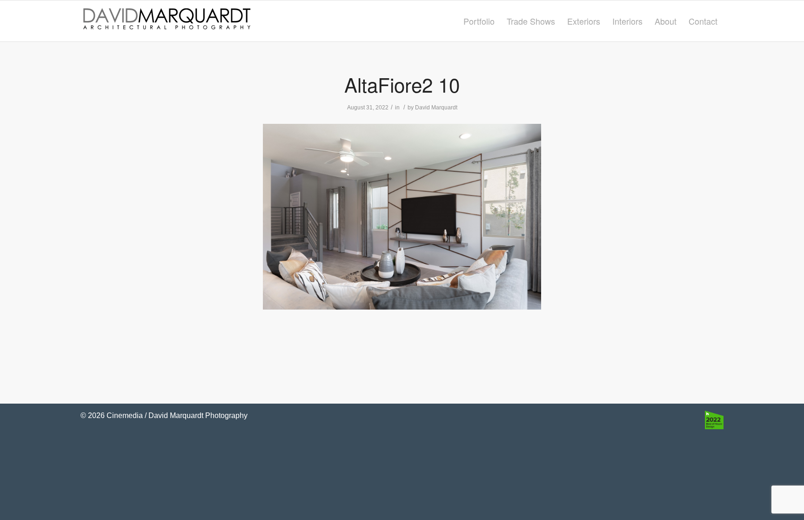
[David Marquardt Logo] (166, 20)
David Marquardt (436, 107)
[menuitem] (479, 20)
